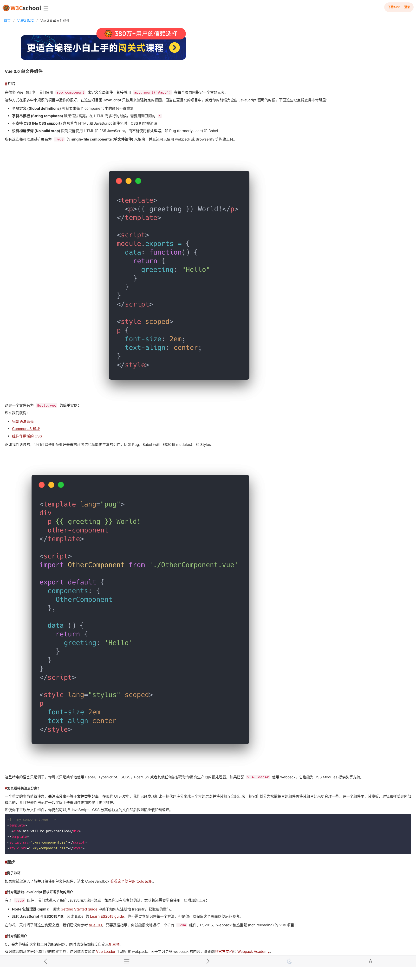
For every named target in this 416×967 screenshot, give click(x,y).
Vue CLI (95, 925)
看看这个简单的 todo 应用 (131, 881)
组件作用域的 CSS (27, 436)
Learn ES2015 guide (107, 916)
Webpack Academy (253, 951)
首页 (7, 21)
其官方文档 (224, 951)
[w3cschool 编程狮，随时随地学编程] (21, 8)
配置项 (114, 944)
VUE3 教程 (25, 21)
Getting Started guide (79, 909)
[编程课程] (208, 46)
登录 (407, 7)
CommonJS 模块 (26, 428)
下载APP (394, 7)
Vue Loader (106, 951)
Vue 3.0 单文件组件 (55, 21)
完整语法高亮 (23, 421)
